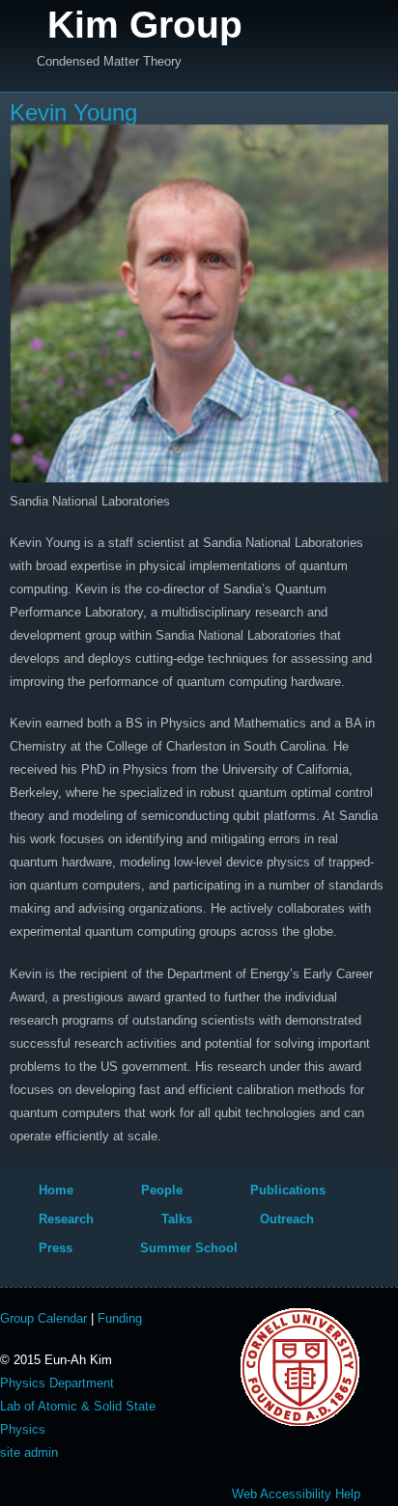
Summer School (189, 1248)
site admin (29, 1452)
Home (56, 1190)
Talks (176, 1219)
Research (66, 1219)
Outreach (287, 1219)
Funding (120, 1318)
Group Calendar (43, 1318)
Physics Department (57, 1383)
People (162, 1190)
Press (55, 1248)
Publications (288, 1190)
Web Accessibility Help (296, 1494)
